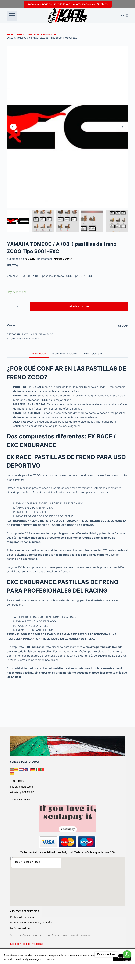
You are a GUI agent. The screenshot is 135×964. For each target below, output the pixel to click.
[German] (33, 769)
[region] (67, 956)
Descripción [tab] (39, 354)
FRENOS (26, 338)
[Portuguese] (42, 769)
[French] (29, 769)
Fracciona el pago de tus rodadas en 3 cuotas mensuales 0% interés (67, 4)
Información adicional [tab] (65, 354)
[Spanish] (12, 773)
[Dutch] (21, 769)
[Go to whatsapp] (127, 954)
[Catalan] (16, 769)
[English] (25, 769)
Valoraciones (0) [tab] (93, 354)
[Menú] (12, 16)
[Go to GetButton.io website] (127, 961)
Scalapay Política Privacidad (26, 943)
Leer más (50, 959)
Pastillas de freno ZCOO (37, 334)
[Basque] (12, 769)
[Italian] (38, 769)
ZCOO (35, 338)
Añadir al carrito (79, 306)
